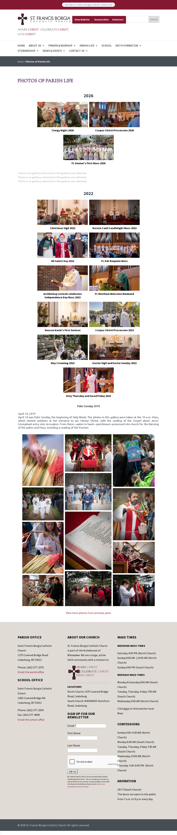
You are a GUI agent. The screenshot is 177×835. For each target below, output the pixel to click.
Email (71, 725)
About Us (35, 45)
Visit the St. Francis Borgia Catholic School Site (89, 4)
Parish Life (87, 45)
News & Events (52, 50)
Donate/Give (101, 19)
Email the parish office (31, 672)
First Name (74, 733)
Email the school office (31, 719)
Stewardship (26, 50)
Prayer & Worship (60, 45)
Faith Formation (126, 45)
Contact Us (77, 50)
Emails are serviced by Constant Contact (86, 785)
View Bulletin (82, 19)
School (107, 45)
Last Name (73, 745)
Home (21, 45)
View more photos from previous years (88, 613)
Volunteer (118, 19)
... (1, 832)
